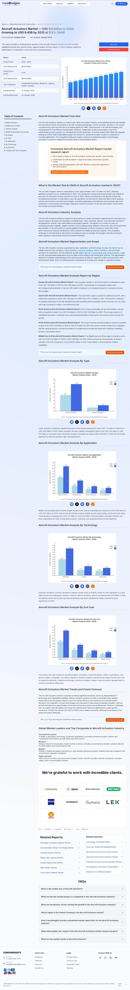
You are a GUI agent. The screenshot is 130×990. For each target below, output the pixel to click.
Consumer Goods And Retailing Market (101, 847)
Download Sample (114, 49)
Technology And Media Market (98, 842)
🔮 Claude (85, 829)
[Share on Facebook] (94, 108)
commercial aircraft (98, 253)
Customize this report (115, 267)
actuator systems (55, 132)
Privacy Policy (72, 957)
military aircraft (84, 253)
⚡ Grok (77, 829)
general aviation (113, 253)
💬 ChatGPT (47, 829)
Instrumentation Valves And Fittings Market (56, 848)
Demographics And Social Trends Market (102, 867)
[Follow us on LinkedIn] (111, 957)
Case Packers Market (48, 868)
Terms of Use (72, 961)
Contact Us (39, 968)
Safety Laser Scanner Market (51, 858)
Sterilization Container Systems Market (55, 843)
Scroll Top (120, 985)
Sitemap (70, 968)
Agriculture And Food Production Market (102, 857)
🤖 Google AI (68, 829)
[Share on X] (88, 108)
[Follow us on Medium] (116, 957)
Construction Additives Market (51, 873)
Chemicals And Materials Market (98, 872)
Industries (38, 957)
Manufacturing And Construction (22, 24)
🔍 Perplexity (57, 829)
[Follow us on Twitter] (105, 957)
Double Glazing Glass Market (51, 863)
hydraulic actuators (85, 250)
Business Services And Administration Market (103, 862)
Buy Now (113, 44)
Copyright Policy (73, 964)
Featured (38, 961)
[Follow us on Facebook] (100, 957)
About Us (38, 964)
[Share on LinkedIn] (83, 108)
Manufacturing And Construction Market (102, 852)
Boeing (51, 83)
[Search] (112, 3)
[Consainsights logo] (17, 952)
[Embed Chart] (104, 108)
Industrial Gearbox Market (50, 853)
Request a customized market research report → (69, 172)
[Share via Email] (99, 108)
